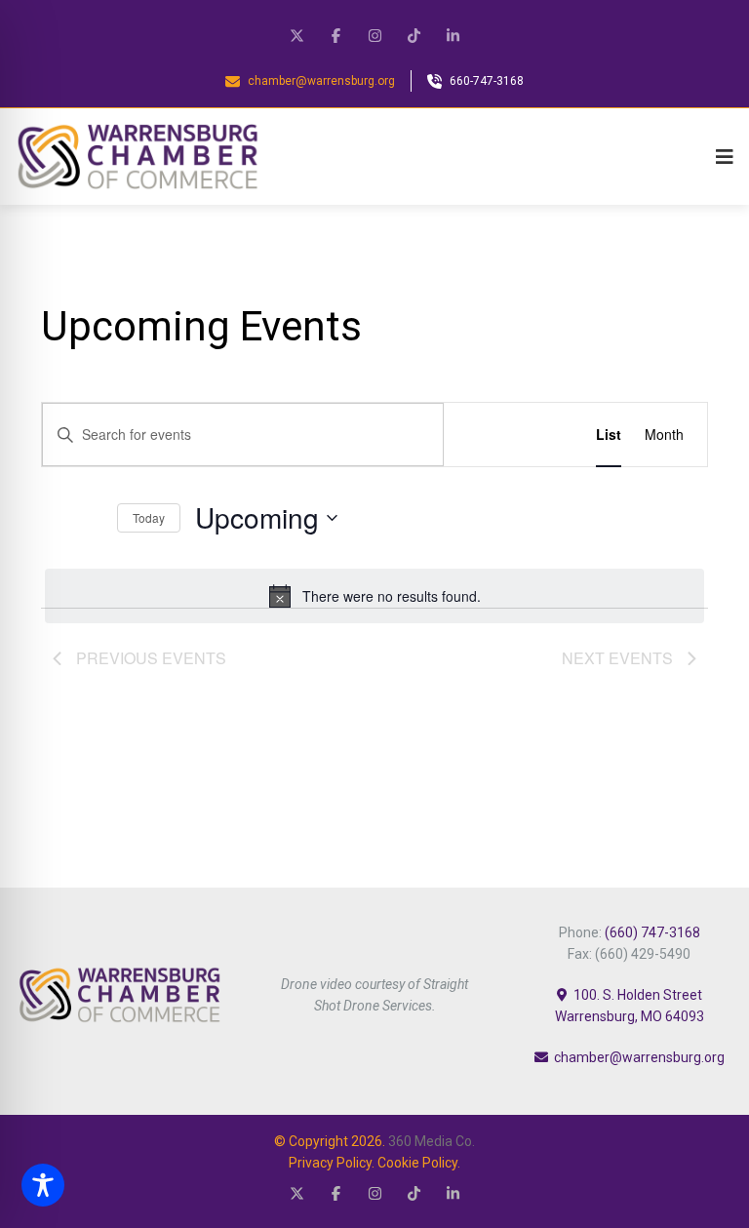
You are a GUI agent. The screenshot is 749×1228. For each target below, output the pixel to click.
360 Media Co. (431, 1141)
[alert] (374, 596)
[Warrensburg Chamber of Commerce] (137, 156)
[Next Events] (90, 518)
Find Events (508, 434)
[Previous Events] (52, 518)
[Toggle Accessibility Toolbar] (43, 1185)
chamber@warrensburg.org (639, 1057)
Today (149, 517)
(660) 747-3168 (652, 932)
